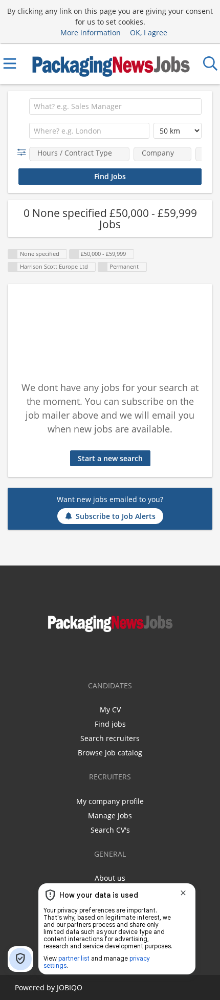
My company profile (110, 801)
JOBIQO (69, 987)
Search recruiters (110, 738)
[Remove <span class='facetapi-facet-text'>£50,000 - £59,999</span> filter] (74, 254)
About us (110, 878)
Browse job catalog (110, 752)
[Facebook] (103, 655)
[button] (23, 152)
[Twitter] (118, 655)
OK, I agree (148, 32)
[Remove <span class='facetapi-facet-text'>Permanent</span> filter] (102, 267)
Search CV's (110, 830)
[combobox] (115, 106)
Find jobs (110, 724)
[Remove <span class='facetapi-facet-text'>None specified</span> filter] (12, 254)
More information (90, 32)
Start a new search (110, 458)
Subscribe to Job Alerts (116, 516)
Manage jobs (110, 815)
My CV (110, 709)
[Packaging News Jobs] (110, 63)
